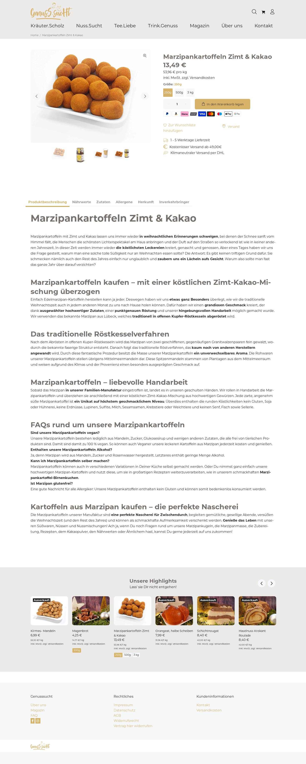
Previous (37, 96)
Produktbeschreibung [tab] (47, 202)
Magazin (38, 710)
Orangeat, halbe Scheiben (174, 631)
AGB (117, 715)
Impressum (123, 705)
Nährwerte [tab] (81, 202)
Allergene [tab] (124, 202)
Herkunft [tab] (146, 202)
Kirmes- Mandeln (43, 631)
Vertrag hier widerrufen (133, 726)
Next (145, 96)
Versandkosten (202, 78)
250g (168, 92)
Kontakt (203, 705)
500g (179, 92)
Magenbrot (80, 631)
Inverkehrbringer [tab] (174, 202)
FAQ (34, 715)
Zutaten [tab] (103, 202)
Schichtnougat (208, 631)
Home (35, 35)
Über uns (38, 705)
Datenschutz (124, 710)
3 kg (190, 92)
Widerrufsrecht (126, 721)
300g (76, 650)
